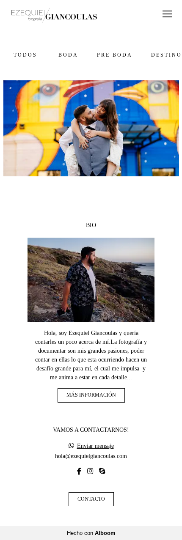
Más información (91, 395)
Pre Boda (114, 55)
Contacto (91, 499)
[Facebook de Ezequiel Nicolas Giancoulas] (79, 471)
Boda (68, 55)
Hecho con (91, 533)
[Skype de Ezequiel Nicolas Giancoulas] (102, 471)
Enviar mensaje (95, 446)
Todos (25, 55)
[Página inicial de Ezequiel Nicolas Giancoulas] (54, 15)
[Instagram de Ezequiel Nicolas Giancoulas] (90, 471)
